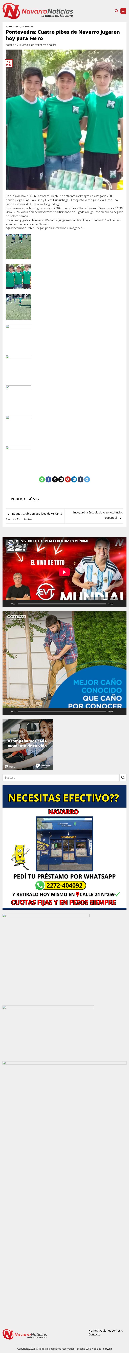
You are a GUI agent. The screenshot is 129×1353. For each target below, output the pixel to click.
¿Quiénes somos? (110, 1330)
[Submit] (122, 777)
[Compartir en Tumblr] (80, 479)
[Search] (116, 10)
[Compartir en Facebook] (48, 479)
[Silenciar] (117, 603)
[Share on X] (55, 479)
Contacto (94, 1334)
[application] (64, 572)
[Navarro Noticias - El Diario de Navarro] (38, 11)
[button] (123, 11)
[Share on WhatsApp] (42, 479)
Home (93, 1330)
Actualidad (13, 26)
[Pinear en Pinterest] (68, 479)
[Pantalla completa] (122, 603)
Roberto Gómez (47, 45)
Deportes (27, 26)
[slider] (62, 711)
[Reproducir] (7, 603)
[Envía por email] (61, 479)
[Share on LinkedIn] (74, 479)
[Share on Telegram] (87, 479)
